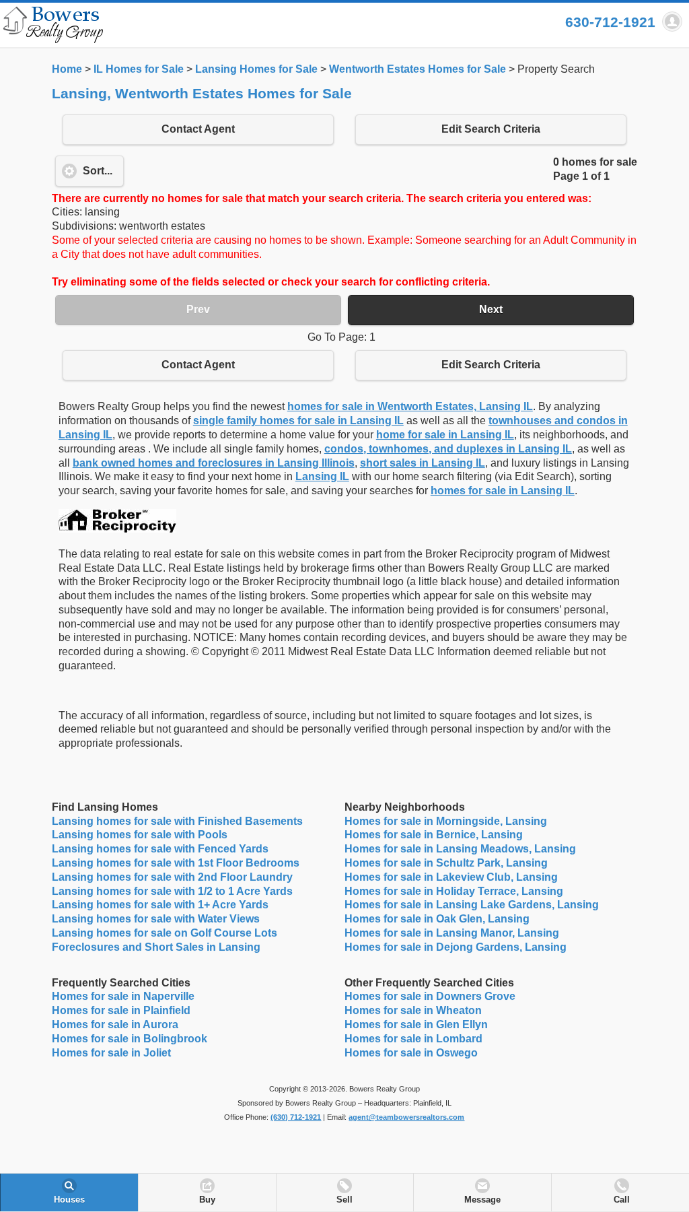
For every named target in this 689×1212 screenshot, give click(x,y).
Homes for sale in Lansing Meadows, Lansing (460, 848)
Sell (344, 1200)
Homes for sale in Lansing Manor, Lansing (451, 933)
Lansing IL (322, 476)
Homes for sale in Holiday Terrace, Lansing (453, 891)
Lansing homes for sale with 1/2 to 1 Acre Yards (172, 891)
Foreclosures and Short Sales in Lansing (156, 947)
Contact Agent (198, 129)
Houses (69, 1200)
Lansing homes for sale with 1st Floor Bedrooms (175, 863)
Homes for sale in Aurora (115, 1024)
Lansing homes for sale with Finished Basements (177, 821)
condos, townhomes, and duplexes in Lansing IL (448, 448)
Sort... (97, 170)
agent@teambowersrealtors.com (406, 1117)
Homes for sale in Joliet (111, 1052)
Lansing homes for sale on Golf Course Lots (164, 933)
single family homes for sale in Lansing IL (298, 420)
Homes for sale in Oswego (411, 1052)
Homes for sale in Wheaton (413, 1010)
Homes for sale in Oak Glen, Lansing (437, 918)
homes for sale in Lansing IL (503, 490)
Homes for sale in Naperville (123, 996)
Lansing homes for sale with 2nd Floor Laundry (172, 877)
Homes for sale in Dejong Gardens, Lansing (455, 947)
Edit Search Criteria (490, 129)
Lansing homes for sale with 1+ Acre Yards (160, 904)
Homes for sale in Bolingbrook (129, 1038)
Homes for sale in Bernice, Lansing (433, 834)
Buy (207, 1200)
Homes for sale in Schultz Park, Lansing (446, 863)
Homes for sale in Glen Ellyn (416, 1024)
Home (67, 69)
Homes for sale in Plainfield (121, 1010)
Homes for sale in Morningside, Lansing (445, 821)
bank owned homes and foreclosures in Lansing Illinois (214, 463)
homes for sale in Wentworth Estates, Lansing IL (410, 406)
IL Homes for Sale (139, 69)
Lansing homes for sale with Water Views (156, 918)
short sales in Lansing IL (422, 463)
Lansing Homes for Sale (256, 69)
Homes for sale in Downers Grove (429, 996)
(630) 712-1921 (295, 1117)
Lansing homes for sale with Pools (139, 834)
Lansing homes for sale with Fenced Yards (160, 848)
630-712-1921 (610, 22)
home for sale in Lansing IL (445, 434)
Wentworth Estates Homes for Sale (417, 69)
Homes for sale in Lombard (413, 1038)
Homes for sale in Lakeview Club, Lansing (451, 877)
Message (482, 1200)
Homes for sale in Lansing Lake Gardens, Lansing (471, 904)
